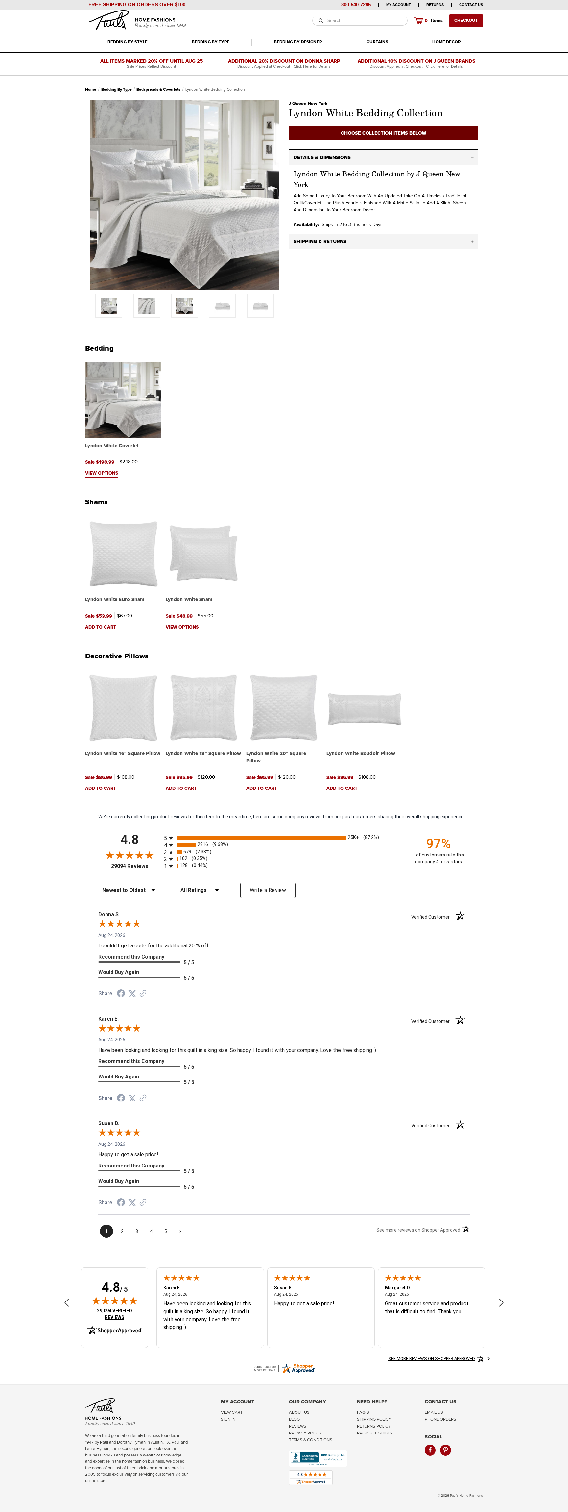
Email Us (434, 1413)
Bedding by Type (210, 42)
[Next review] (501, 1303)
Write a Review (268, 890)
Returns (435, 5)
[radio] (284, 838)
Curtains (377, 42)
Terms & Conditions (310, 1440)
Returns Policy (374, 1426)
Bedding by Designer (298, 42)
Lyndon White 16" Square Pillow (123, 753)
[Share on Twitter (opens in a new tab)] (132, 993)
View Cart (232, 1413)
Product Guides (374, 1433)
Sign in (228, 1419)
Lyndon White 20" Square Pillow (276, 757)
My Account (398, 5)
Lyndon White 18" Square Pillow (203, 753)
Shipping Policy (374, 1419)
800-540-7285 (356, 4)
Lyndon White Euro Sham (115, 599)
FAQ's (363, 1413)
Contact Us (471, 5)
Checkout (466, 20)
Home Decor (446, 42)
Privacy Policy (305, 1433)
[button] (383, 157)
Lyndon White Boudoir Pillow (360, 753)
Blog (294, 1419)
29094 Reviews (136, 866)
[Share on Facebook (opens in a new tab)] (121, 994)
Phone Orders (440, 1419)
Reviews (297, 1426)
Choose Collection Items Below (383, 133)
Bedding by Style (127, 42)
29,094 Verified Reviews (119, 1314)
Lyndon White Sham (189, 599)
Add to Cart (100, 627)
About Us (299, 1413)
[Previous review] (66, 1303)
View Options (101, 473)
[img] (115, 1300)
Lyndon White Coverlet (111, 445)
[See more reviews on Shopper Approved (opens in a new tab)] (143, 994)
